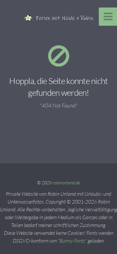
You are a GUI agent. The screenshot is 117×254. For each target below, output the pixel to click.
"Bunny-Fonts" (72, 240)
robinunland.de (66, 182)
